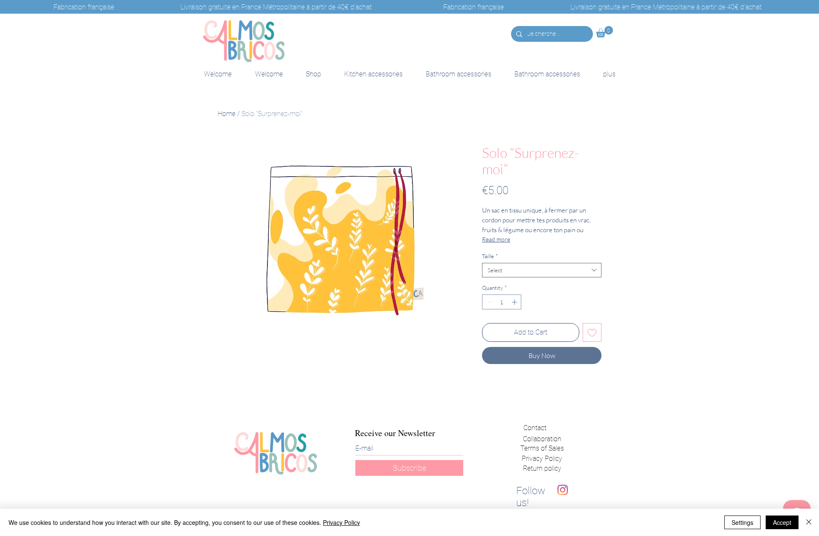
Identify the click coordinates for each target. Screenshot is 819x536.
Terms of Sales (542, 448)
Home (226, 114)
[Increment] (515, 302)
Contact (534, 428)
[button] (604, 32)
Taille (490, 256)
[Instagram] (563, 490)
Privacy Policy (542, 458)
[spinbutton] (502, 302)
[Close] (809, 522)
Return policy (542, 468)
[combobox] (541, 270)
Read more (496, 239)
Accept (782, 522)
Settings (742, 522)
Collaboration (542, 439)
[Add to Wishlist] (592, 332)
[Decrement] (488, 302)
